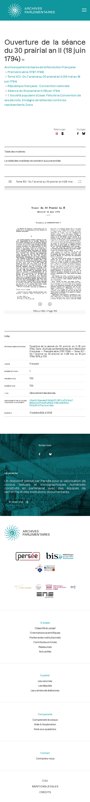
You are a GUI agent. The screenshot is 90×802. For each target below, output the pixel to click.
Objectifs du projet (45, 628)
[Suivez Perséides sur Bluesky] (50, 454)
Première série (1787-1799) (26, 72)
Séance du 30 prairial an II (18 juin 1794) (34, 90)
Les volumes (45, 680)
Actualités (45, 651)
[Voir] (23, 58)
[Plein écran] (80, 181)
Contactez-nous (45, 758)
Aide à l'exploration (45, 724)
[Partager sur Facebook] (77, 133)
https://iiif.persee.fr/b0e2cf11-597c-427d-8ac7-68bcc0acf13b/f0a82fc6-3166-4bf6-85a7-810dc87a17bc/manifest (52, 403)
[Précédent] (40, 304)
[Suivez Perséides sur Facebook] (39, 454)
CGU (45, 780)
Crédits (45, 792)
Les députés (45, 685)
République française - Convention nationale (39, 85)
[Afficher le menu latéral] (10, 181)
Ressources (45, 646)
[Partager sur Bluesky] (83, 133)
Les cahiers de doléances (45, 690)
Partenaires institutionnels (45, 637)
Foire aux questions (45, 729)
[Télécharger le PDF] (57, 133)
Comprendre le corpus (45, 719)
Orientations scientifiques (45, 632)
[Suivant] (50, 304)
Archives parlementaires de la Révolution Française (40, 67)
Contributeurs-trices (45, 642)
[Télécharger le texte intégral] (63, 133)
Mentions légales (45, 786)
